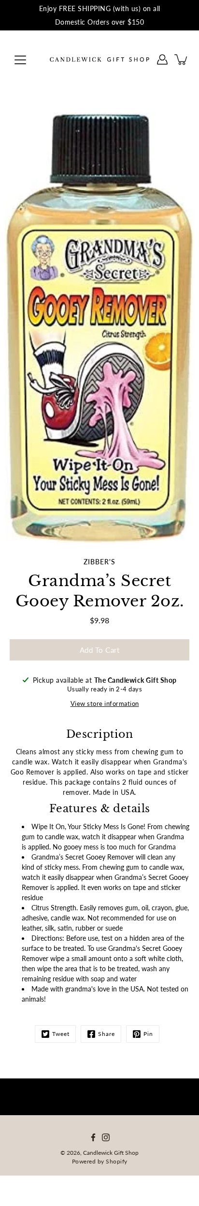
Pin (148, 1033)
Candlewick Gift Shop (111, 1152)
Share (106, 1033)
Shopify (117, 1161)
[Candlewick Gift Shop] (99, 59)
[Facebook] (93, 1137)
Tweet (61, 1033)
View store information (105, 703)
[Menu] (20, 60)
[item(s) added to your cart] (181, 59)
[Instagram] (106, 1137)
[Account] (162, 59)
